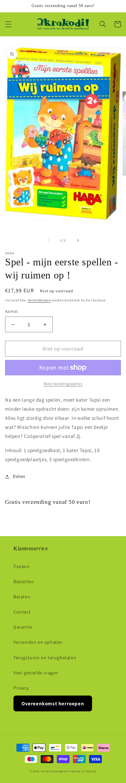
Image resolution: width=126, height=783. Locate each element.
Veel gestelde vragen (35, 673)
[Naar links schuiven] (48, 240)
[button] (8, 24)
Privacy (21, 688)
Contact (22, 612)
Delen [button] (19, 476)
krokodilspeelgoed (54, 771)
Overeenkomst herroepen (53, 703)
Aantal (11, 311)
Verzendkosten (39, 300)
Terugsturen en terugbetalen (44, 658)
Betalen (21, 597)
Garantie (22, 627)
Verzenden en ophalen (37, 642)
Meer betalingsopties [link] (63, 383)
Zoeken (21, 566)
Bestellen (23, 582)
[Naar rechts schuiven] (78, 240)
